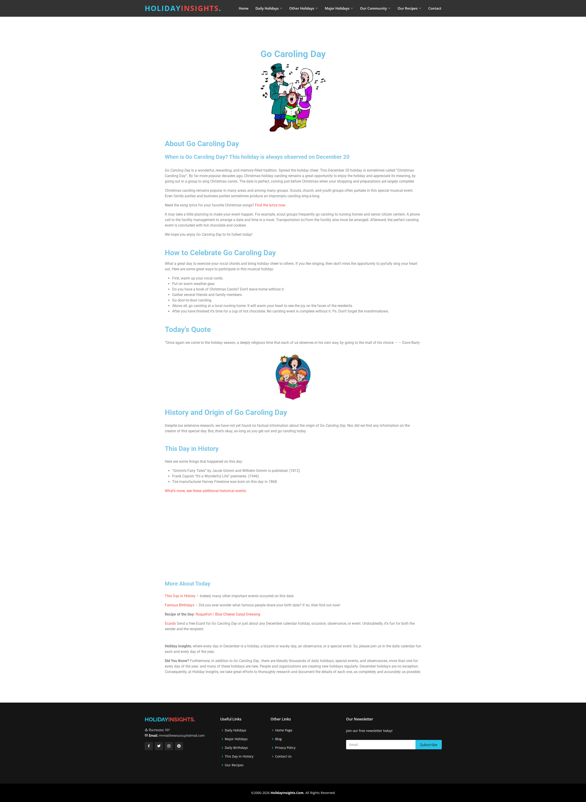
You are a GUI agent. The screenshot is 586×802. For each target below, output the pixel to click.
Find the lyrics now (270, 205)
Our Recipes (234, 765)
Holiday (183, 8)
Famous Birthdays (179, 605)
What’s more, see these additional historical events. (206, 491)
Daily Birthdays (236, 747)
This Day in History (180, 596)
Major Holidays (236, 739)
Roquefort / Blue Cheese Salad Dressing (228, 614)
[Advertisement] (304, 28)
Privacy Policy (285, 747)
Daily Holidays (235, 730)
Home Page (283, 730)
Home (244, 8)
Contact (434, 8)
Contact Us (283, 756)
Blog (278, 739)
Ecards (170, 623)
